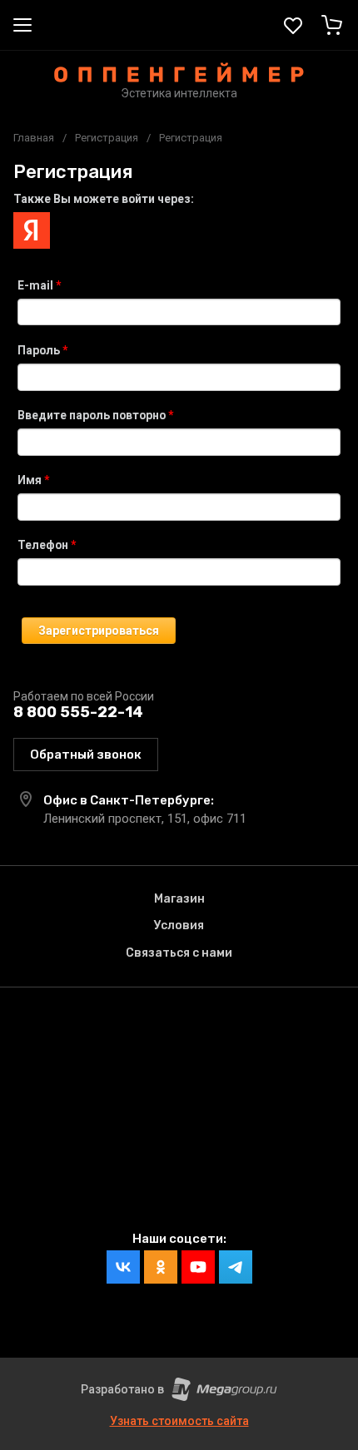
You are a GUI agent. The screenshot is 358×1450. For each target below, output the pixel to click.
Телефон (46, 545)
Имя (33, 480)
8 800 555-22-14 (78, 712)
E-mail (39, 285)
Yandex (31, 230)
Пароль (42, 350)
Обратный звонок (86, 754)
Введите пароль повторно (95, 415)
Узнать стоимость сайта (179, 1421)
